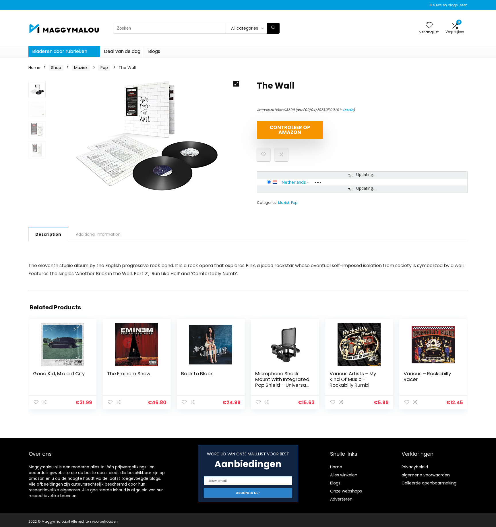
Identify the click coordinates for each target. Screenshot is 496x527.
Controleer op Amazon (290, 130)
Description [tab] (48, 234)
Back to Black (197, 373)
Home (34, 67)
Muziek (81, 67)
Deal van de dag (122, 51)
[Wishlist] (429, 25)
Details (348, 109)
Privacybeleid (415, 467)
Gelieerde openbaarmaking (429, 483)
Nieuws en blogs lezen (448, 5)
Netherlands (294, 182)
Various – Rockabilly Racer (427, 376)
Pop (104, 67)
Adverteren (341, 499)
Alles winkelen (343, 475)
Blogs (154, 51)
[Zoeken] (273, 28)
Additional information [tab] (98, 234)
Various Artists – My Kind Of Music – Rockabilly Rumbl (353, 379)
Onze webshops (346, 491)
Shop (56, 67)
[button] (236, 84)
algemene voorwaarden (426, 475)
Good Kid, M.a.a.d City (59, 373)
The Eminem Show (128, 373)
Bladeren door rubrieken (59, 51)
